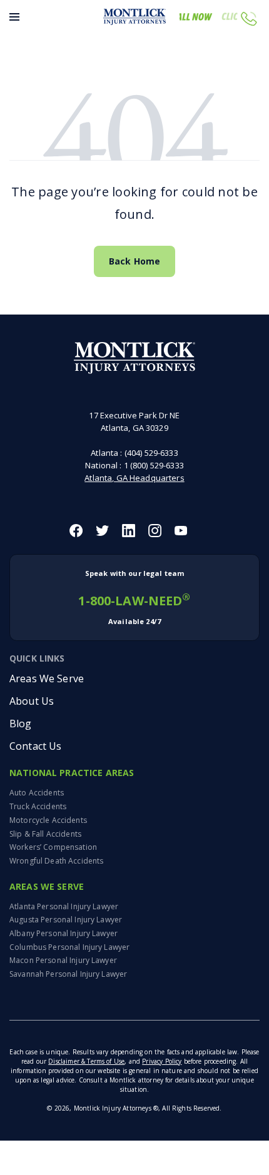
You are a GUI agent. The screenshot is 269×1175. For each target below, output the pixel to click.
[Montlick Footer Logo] (135, 358)
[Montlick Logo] (134, 17)
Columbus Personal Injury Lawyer (69, 947)
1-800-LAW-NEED (134, 597)
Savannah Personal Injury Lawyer (68, 974)
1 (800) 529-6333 (154, 465)
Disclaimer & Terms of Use (86, 1061)
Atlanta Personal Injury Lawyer (63, 906)
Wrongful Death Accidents (56, 860)
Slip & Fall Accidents (45, 834)
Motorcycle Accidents (48, 820)
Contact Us (35, 746)
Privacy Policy (161, 1061)
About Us (31, 701)
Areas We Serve (46, 678)
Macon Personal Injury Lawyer (63, 960)
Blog (20, 723)
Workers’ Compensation (53, 847)
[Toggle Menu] (14, 17)
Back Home (134, 261)
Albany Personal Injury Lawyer (63, 933)
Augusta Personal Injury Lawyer (65, 919)
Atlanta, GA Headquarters (134, 477)
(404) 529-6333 (151, 452)
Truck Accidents (37, 806)
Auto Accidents (36, 792)
